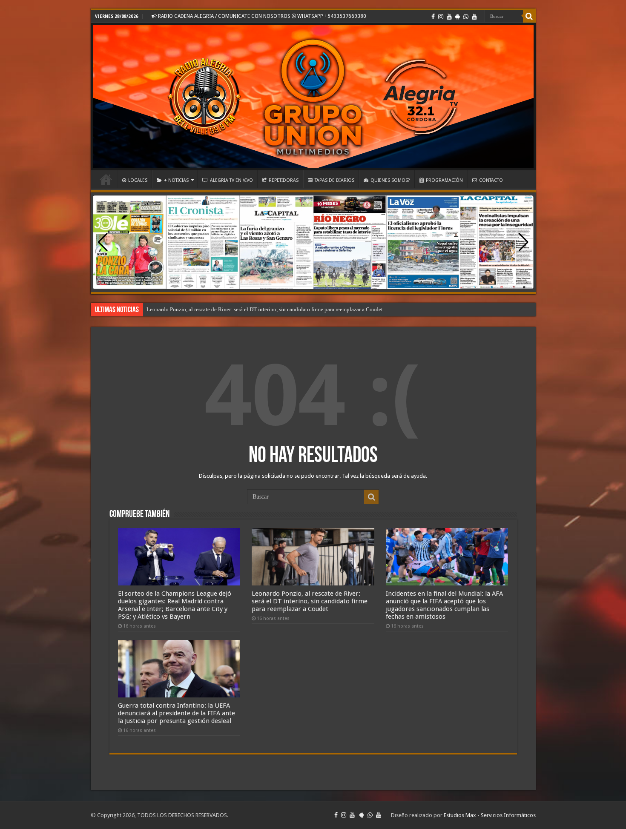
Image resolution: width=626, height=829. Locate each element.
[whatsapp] (465, 16)
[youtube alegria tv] (474, 16)
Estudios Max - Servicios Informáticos (490, 815)
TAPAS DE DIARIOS (334, 180)
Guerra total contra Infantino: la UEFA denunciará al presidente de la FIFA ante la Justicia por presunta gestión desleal (176, 713)
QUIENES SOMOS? (390, 180)
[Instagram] (440, 16)
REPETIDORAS (284, 180)
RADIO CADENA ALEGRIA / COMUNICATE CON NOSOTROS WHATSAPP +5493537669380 (261, 16)
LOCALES (137, 180)
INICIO (106, 179)
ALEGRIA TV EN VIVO (231, 180)
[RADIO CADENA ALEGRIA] (313, 96)
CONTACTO (491, 180)
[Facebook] (433, 16)
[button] (523, 242)
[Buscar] (529, 16)
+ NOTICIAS (176, 180)
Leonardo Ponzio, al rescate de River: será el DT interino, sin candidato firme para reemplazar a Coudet (264, 309)
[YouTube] (449, 16)
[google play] (457, 16)
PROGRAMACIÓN (444, 180)
